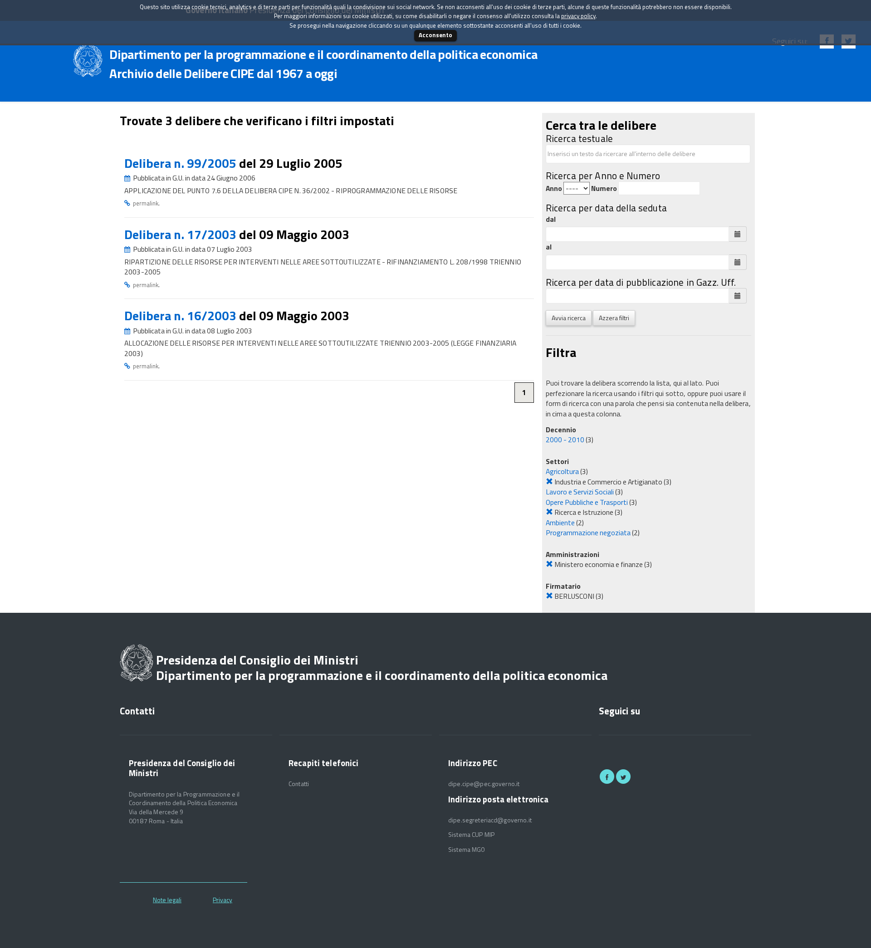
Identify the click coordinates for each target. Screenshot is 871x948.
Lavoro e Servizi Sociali (580, 491)
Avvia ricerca (569, 318)
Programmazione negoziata (588, 532)
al (549, 247)
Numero (604, 188)
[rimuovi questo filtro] (549, 481)
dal (551, 219)
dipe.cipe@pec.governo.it (483, 783)
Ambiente (560, 522)
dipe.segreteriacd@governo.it (490, 820)
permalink (145, 203)
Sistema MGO (466, 849)
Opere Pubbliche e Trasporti (587, 502)
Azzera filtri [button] (614, 318)
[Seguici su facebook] (607, 776)
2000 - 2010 (565, 439)
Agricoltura (562, 471)
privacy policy (578, 15)
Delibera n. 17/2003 (181, 234)
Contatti (299, 783)
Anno (554, 188)
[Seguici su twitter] (623, 776)
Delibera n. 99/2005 (181, 163)
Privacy (222, 899)
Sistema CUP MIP (471, 834)
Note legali (167, 899)
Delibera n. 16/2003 (181, 315)
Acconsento (435, 34)
